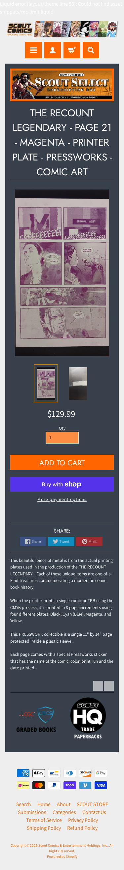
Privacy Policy (83, 820)
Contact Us (94, 812)
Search (23, 804)
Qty (62, 428)
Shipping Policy (44, 828)
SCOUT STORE (92, 804)
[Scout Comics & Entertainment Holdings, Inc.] (62, 30)
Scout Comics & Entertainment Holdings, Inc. (73, 845)
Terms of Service (44, 820)
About (63, 804)
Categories (64, 812)
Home (44, 804)
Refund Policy (82, 828)
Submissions (32, 812)
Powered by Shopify (62, 856)
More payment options (62, 499)
